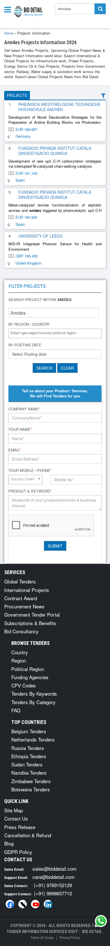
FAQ (15, 710)
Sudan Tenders (27, 764)
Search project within (40, 299)
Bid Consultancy (21, 631)
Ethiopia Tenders (28, 756)
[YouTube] (35, 904)
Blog (9, 843)
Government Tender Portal (32, 614)
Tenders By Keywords (34, 693)
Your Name (20, 429)
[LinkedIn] (48, 904)
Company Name (24, 409)
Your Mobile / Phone (30, 470)
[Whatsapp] (101, 921)
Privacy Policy (70, 938)
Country (19, 652)
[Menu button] (9, 9)
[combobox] (55, 333)
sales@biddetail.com (54, 868)
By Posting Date (24, 345)
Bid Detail (92, 931)
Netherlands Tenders (33, 739)
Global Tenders (20, 581)
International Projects (26, 589)
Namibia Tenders (29, 772)
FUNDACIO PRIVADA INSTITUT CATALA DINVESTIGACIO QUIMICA (54, 150)
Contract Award (20, 598)
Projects (17, 95)
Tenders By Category (33, 702)
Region (18, 660)
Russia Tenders (27, 747)
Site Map (13, 810)
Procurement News (24, 606)
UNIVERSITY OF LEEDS (40, 236)
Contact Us (16, 818)
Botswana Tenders (30, 789)
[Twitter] (22, 904)
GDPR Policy (18, 851)
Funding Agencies (30, 677)
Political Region (27, 668)
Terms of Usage (42, 938)
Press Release (19, 826)
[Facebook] (10, 904)
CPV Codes (23, 685)
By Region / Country (29, 324)
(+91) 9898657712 (53, 893)
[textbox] (56, 333)
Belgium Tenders (28, 731)
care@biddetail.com (53, 876)
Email (14, 450)
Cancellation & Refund (27, 835)
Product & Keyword (29, 491)
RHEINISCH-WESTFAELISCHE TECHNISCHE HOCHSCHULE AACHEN (59, 106)
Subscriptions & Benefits (30, 623)
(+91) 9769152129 (53, 885)
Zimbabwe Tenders (31, 781)
